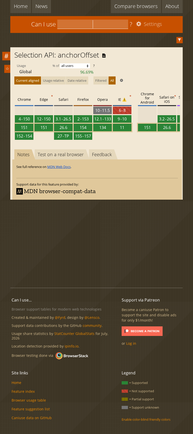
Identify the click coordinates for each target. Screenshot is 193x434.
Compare (136, 6)
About (172, 6)
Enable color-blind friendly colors (146, 419)
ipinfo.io (71, 346)
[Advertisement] (101, 243)
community (92, 325)
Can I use (43, 24)
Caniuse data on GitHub (32, 417)
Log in (131, 343)
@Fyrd (60, 317)
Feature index (23, 391)
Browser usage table (29, 400)
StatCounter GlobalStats (74, 333)
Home (21, 6)
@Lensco (91, 317)
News (41, 6)
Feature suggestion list (31, 409)
